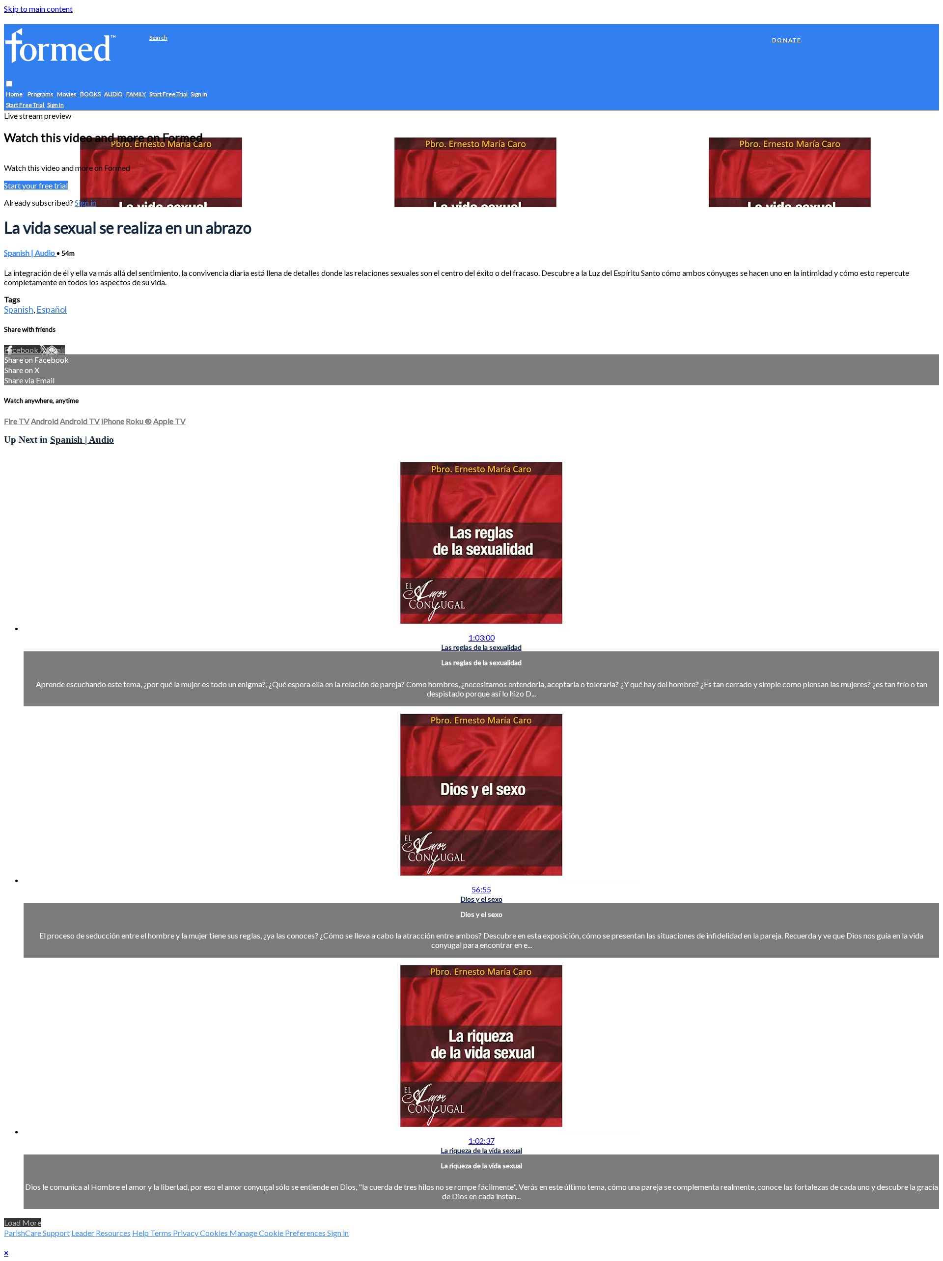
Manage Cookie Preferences (278, 1232)
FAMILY (136, 94)
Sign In (55, 105)
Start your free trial (36, 185)
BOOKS (90, 94)
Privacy (186, 1232)
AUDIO (113, 94)
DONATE (787, 40)
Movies (67, 94)
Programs (41, 94)
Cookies (214, 1232)
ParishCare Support (37, 1232)
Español (51, 309)
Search (158, 37)
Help (141, 1232)
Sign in (199, 94)
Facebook (22, 349)
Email (55, 349)
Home (15, 94)
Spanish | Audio (30, 252)
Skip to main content (38, 8)
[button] (9, 84)
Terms (161, 1232)
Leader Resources (101, 1232)
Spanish (18, 309)
